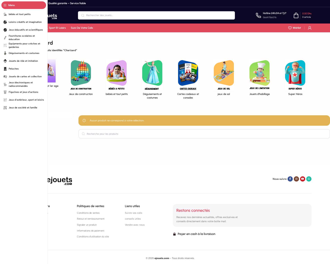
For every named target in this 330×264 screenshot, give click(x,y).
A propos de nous (38, 212)
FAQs (32, 218)
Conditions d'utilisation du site (93, 236)
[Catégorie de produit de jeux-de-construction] (81, 78)
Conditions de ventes (88, 212)
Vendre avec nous (135, 224)
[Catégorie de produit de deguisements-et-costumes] (152, 80)
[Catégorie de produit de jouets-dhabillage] (259, 78)
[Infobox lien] (271, 15)
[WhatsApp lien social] (308, 179)
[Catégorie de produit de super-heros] (295, 78)
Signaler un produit (86, 224)
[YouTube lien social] (302, 179)
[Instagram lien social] (296, 179)
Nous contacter (37, 236)
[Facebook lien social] (290, 179)
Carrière (33, 230)
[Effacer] (230, 15)
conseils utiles (133, 218)
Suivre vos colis (133, 212)
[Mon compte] (309, 27)
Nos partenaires (37, 224)
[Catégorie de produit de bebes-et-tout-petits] (116, 78)
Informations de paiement (90, 230)
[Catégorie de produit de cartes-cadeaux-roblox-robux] (188, 80)
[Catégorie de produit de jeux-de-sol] (224, 78)
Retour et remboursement (90, 218)
